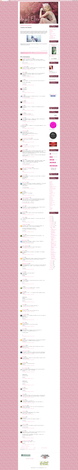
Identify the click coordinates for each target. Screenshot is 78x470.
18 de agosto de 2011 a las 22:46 (28, 121)
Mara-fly (23, 124)
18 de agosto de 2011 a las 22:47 (28, 128)
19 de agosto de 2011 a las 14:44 (28, 336)
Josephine (24, 362)
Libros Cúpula (52, 195)
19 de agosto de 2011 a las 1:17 (28, 237)
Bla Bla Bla (26, 53)
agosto (52, 226)
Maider (23, 159)
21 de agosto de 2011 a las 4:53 (28, 391)
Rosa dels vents (52, 204)
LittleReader (24, 314)
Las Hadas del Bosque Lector (27, 58)
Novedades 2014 (52, 37)
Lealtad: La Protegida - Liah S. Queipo (53, 258)
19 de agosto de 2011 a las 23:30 (28, 365)
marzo (52, 265)
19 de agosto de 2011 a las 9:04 (28, 269)
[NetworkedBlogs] (53, 94)
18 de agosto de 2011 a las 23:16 (28, 172)
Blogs (51, 32)
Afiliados (51, 36)
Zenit (51, 209)
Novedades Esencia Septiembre (54, 230)
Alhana (23, 304)
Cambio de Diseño (53, 241)
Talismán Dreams (25, 224)
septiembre (53, 225)
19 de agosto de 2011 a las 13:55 (28, 326)
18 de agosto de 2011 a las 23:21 (28, 179)
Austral (51, 181)
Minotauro (51, 197)
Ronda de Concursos (53, 249)
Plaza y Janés (52, 202)
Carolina (23, 211)
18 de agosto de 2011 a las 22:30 (28, 69)
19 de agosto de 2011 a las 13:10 (28, 319)
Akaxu (23, 291)
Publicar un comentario (25, 446)
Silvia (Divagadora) (25, 197)
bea (23, 338)
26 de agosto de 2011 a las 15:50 (28, 428)
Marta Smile (24, 309)
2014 (51, 217)
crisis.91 (24, 144)
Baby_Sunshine (24, 240)
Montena (51, 198)
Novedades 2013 (52, 38)
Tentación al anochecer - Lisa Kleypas (53, 232)
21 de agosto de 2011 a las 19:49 (28, 397)
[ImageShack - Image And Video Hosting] (49, 79)
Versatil (51, 208)
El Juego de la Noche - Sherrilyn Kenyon (53, 239)
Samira (23, 234)
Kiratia (23, 279)
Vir (23, 79)
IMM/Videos (51, 31)
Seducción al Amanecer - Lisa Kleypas (54, 247)
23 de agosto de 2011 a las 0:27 (28, 414)
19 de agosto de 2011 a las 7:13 (28, 254)
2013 (51, 218)
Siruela (51, 205)
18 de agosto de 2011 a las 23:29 (28, 188)
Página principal (53, 29)
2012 (51, 219)
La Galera (51, 194)
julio (52, 260)
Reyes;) (23, 217)
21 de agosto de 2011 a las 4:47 (28, 378)
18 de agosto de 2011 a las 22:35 (28, 92)
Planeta (51, 201)
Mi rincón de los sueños (26, 138)
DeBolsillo (51, 184)
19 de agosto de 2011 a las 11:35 (28, 306)
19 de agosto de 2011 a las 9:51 (28, 276)
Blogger (45, 467)
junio (52, 261)
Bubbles (23, 72)
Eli (23, 387)
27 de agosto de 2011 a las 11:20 (28, 444)
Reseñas (51, 30)
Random (51, 203)
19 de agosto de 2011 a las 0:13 (28, 214)
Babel (23, 356)
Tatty (23, 257)
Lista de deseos (52, 33)
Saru (23, 100)
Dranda (23, 394)
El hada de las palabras (26, 440)
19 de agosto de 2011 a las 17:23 (28, 348)
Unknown (23, 322)
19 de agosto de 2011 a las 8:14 (28, 261)
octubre (52, 224)
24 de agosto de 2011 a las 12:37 (28, 421)
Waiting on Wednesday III (53, 243)
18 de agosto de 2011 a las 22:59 (28, 156)
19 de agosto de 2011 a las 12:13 (28, 311)
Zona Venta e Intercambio (53, 256)
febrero (52, 266)
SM (50, 206)
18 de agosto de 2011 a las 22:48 (28, 135)
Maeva (51, 196)
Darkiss (51, 183)
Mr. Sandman (24, 66)
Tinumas (51, 207)
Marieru (23, 250)
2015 (51, 216)
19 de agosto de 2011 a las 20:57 (28, 359)
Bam (23, 191)
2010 (51, 269)
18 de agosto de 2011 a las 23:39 (28, 203)
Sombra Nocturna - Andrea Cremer (54, 245)
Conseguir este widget (30, 458)
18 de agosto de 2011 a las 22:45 (28, 115)
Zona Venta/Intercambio (53, 35)
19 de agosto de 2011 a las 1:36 (28, 243)
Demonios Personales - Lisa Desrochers (54, 235)
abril (52, 264)
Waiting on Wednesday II (53, 254)
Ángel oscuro (24, 182)
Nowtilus (51, 199)
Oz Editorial (52, 200)
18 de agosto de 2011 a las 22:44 (28, 110)
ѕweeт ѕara (24, 424)
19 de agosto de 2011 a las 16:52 (28, 342)
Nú (22, 286)
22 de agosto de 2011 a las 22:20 (28, 408)
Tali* (23, 430)
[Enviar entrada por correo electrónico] (32, 52)
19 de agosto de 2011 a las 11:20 (28, 294)
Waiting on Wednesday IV (53, 237)
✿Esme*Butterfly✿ (25, 263)
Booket (51, 182)
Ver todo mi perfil (52, 73)
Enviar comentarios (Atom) (30, 449)
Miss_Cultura (24, 405)
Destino (51, 185)
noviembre (52, 223)
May (23, 105)
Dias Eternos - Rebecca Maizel (53, 252)
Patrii (23, 87)
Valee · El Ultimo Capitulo (27, 167)
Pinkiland (24, 411)
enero (52, 267)
